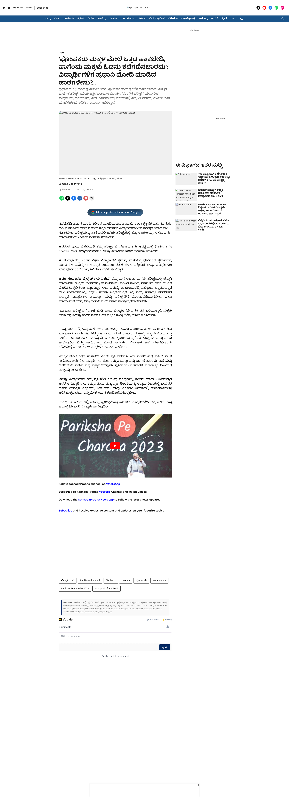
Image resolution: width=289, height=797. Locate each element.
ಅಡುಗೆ (214, 19)
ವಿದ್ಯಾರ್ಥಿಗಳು (67, 580)
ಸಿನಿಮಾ (113, 19)
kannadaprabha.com (71, 606)
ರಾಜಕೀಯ (68, 19)
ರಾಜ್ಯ (48, 19)
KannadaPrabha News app (96, 499)
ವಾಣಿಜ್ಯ (102, 19)
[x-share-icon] (67, 200)
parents (126, 580)
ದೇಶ (56, 19)
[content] (110, 492)
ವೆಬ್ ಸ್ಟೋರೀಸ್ (157, 19)
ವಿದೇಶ (91, 19)
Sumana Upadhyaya (70, 184)
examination (159, 580)
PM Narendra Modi (90, 580)
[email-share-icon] (85, 200)
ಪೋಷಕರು (141, 580)
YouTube (104, 492)
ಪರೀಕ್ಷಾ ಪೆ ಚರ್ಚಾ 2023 (106, 589)
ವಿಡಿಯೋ (173, 19)
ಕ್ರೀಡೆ (224, 19)
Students (110, 580)
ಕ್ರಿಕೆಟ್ (81, 19)
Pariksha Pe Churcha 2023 (75, 589)
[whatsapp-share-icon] (61, 200)
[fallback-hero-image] (186, 179)
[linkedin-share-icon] (79, 200)
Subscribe (42, 8)
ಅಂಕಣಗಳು (129, 19)
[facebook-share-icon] (73, 200)
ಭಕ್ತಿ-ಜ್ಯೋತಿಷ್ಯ (188, 19)
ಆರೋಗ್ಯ (203, 19)
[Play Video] (115, 445)
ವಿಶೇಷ (142, 19)
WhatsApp (113, 484)
